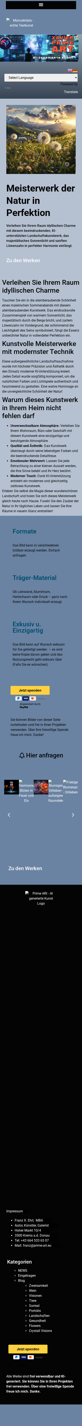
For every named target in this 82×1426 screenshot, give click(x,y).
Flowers (35, 1326)
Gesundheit (37, 1321)
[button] (41, 4)
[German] (75, 70)
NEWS (22, 1271)
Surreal (34, 1306)
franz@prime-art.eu (37, 1245)
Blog (21, 1281)
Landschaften (39, 1316)
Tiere (32, 1301)
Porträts (35, 1311)
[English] (70, 70)
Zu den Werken (23, 260)
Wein (32, 1291)
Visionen (35, 1296)
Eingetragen (27, 1276)
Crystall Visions (40, 1331)
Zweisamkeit (38, 1286)
